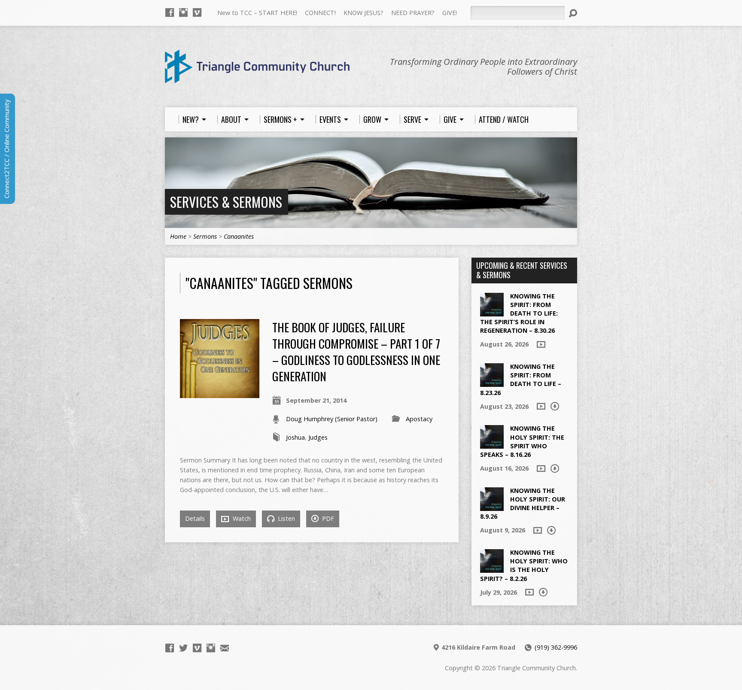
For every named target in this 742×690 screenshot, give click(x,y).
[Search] (573, 13)
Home (178, 236)
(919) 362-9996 (556, 647)
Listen (285, 518)
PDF (327, 518)
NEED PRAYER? (413, 13)
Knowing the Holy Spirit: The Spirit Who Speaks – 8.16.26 (522, 441)
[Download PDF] (554, 406)
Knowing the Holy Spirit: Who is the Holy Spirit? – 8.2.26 (524, 565)
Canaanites (239, 236)
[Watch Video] (541, 344)
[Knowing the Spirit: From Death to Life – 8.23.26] (492, 382)
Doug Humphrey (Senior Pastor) (331, 419)
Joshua (295, 437)
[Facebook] (169, 12)
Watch (241, 518)
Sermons (205, 236)
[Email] (224, 648)
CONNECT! (320, 13)
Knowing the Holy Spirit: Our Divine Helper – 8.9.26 (522, 503)
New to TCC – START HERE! (257, 13)
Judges (318, 437)
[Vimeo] (197, 12)
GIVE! (449, 13)
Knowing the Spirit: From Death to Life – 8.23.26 (520, 379)
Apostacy (419, 419)
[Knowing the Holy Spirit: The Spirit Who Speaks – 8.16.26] (492, 444)
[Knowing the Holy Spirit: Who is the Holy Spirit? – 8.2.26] (492, 568)
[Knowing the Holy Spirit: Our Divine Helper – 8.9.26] (492, 506)
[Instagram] (183, 12)
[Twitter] (183, 648)
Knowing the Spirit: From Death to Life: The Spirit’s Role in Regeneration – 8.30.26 (519, 313)
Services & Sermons (226, 201)
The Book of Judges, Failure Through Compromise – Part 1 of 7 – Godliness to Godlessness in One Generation (356, 351)
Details (195, 518)
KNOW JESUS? (363, 13)
